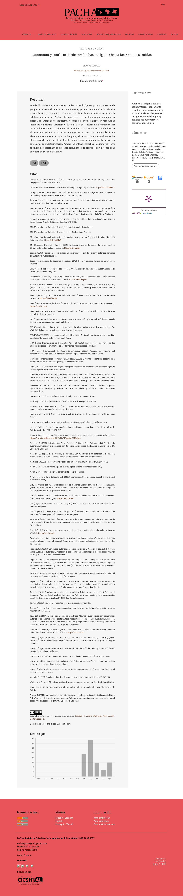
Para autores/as (101, 821)
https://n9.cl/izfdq (65, 498)
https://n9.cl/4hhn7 (52, 240)
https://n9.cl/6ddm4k (105, 187)
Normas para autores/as (109, 34)
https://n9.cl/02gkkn (78, 280)
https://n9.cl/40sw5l (45, 533)
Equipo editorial (69, 34)
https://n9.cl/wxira (72, 248)
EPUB (43, 163)
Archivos (129, 34)
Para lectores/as (102, 818)
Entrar (162, 4)
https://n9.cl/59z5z (76, 632)
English (59, 821)
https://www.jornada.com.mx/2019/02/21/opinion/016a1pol (55, 438)
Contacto (161, 34)
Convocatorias (145, 34)
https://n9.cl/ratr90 (38, 306)
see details (147, 213)
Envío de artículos (47, 34)
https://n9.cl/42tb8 (48, 298)
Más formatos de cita (144, 166)
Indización (87, 34)
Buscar (174, 34)
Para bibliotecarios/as (104, 824)
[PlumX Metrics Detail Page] (149, 199)
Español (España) (30, 4)
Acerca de (27, 34)
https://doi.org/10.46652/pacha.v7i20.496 (91, 71)
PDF (34, 163)
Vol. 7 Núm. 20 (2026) (91, 48)
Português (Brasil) (64, 824)
